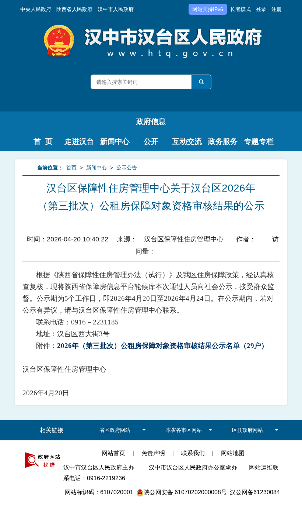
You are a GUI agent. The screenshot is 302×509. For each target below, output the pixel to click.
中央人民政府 (35, 9)
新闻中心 (115, 141)
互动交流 (187, 141)
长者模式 (240, 9)
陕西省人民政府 (74, 9)
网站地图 (233, 453)
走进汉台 (79, 141)
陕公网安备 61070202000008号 (185, 492)
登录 (261, 9)
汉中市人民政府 (116, 9)
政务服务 (223, 141)
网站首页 (113, 453)
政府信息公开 (151, 124)
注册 (276, 9)
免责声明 (153, 453)
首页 (71, 168)
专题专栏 (259, 141)
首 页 (43, 141)
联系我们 (193, 453)
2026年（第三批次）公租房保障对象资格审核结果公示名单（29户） (162, 346)
